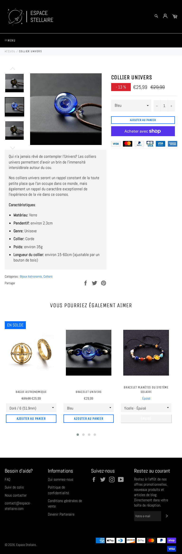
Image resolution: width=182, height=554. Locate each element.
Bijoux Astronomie (31, 276)
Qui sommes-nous (60, 479)
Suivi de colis (14, 487)
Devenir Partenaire (61, 514)
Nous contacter (16, 495)
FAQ (7, 479)
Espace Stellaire (26, 545)
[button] (78, 434)
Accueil (10, 51)
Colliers (47, 276)
